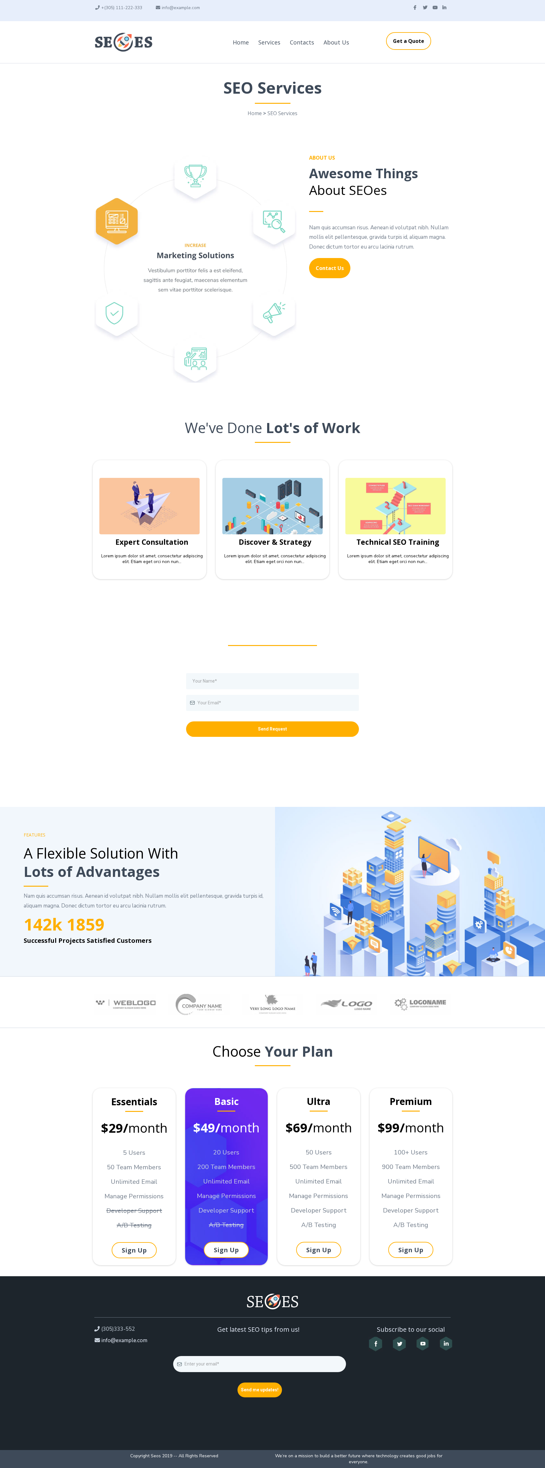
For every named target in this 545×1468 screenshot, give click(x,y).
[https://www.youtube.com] (423, 1343)
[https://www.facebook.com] (375, 1344)
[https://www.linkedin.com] (445, 1343)
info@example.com (181, 8)
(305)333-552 (118, 1329)
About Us (336, 42)
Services (269, 42)
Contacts (302, 42)
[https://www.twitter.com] (399, 1344)
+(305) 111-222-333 (121, 8)
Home (241, 42)
